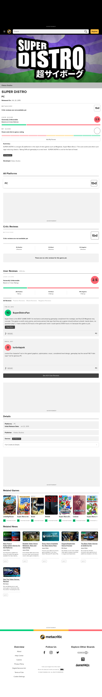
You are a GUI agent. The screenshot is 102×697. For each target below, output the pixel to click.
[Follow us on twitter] (57, 653)
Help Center (19, 656)
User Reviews (10, 271)
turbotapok (16, 347)
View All (22, 271)
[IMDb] (62, 669)
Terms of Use (19, 672)
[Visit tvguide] (82, 660)
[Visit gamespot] (82, 654)
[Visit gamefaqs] (82, 666)
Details (7, 416)
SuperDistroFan (18, 313)
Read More (9, 327)
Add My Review (51, 139)
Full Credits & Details (12, 445)
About (19, 651)
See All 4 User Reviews (51, 376)
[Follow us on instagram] (51, 653)
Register (95, 31)
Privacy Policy (19, 664)
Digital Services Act (19, 668)
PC (96, 333)
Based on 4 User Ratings (10, 122)
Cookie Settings (19, 677)
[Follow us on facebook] (44, 653)
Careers (19, 660)
